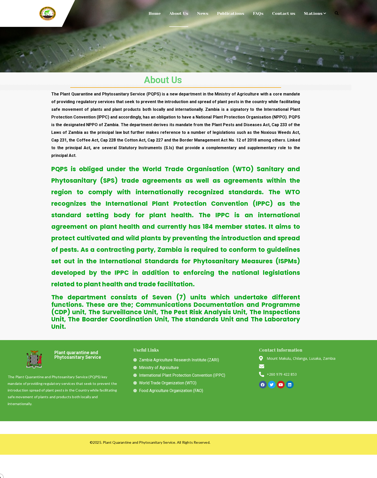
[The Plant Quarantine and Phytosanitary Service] (47, 13)
